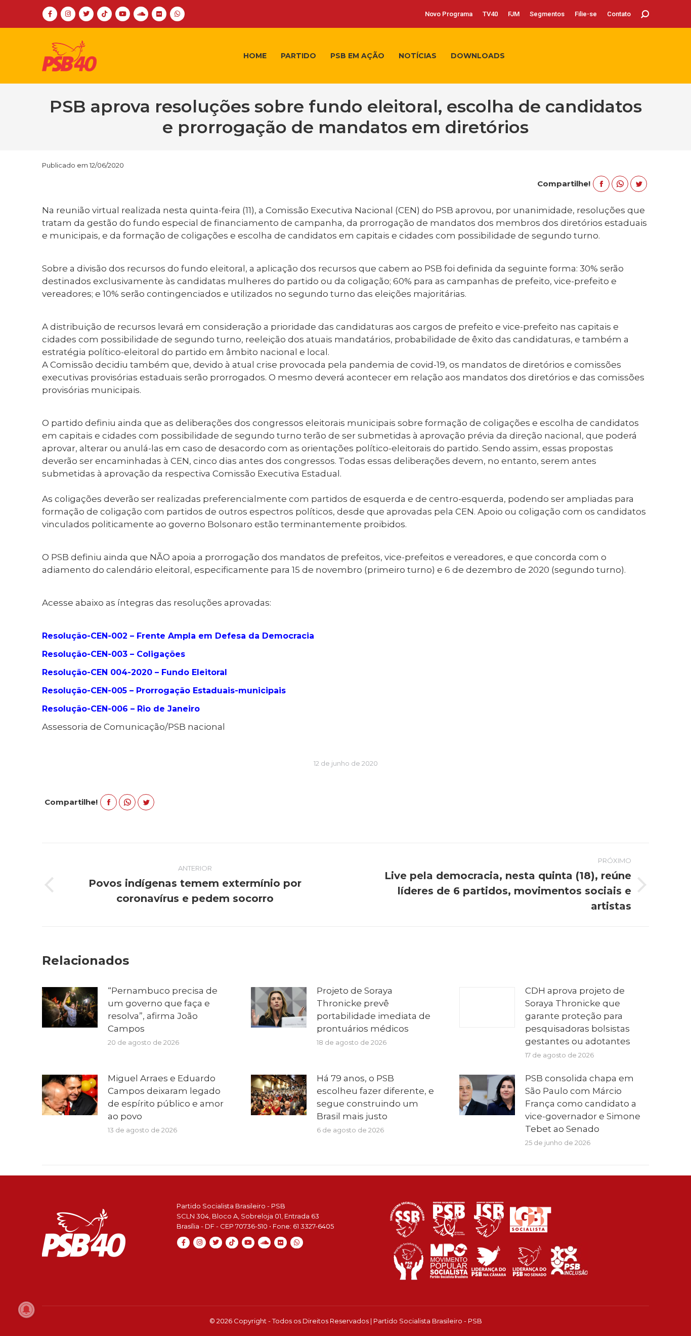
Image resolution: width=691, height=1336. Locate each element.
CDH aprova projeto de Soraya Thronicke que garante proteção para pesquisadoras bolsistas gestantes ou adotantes (577, 1016)
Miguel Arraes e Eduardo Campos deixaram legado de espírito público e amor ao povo (166, 1097)
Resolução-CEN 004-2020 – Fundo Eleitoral (134, 672)
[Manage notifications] (26, 1310)
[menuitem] (448, 14)
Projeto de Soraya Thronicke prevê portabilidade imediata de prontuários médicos (373, 1010)
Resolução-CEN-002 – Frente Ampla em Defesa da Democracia (178, 636)
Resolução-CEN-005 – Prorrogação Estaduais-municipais (164, 690)
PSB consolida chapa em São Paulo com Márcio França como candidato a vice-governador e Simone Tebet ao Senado (582, 1103)
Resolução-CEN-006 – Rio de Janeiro (121, 709)
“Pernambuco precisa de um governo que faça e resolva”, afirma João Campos (163, 1010)
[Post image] (70, 1007)
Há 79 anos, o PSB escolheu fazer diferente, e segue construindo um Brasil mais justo (375, 1097)
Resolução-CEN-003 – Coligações (113, 654)
